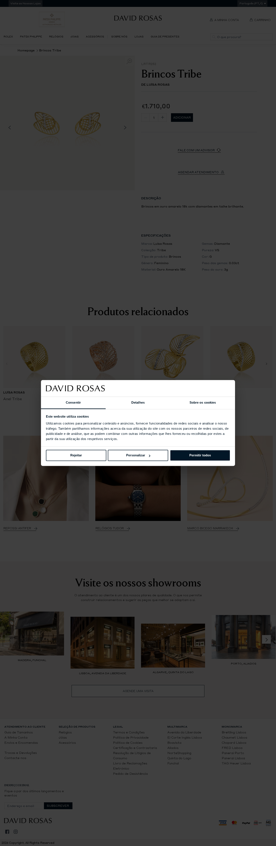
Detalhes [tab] (138, 402)
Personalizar (135, 455)
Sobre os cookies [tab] (203, 402)
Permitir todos (200, 455)
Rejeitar (76, 455)
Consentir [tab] (73, 402)
